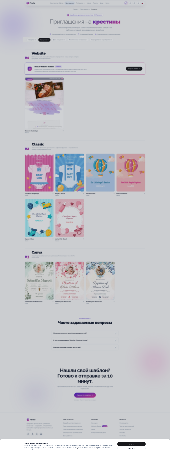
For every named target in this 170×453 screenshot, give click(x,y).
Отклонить (131, 448)
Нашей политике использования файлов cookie (89, 449)
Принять (131, 444)
